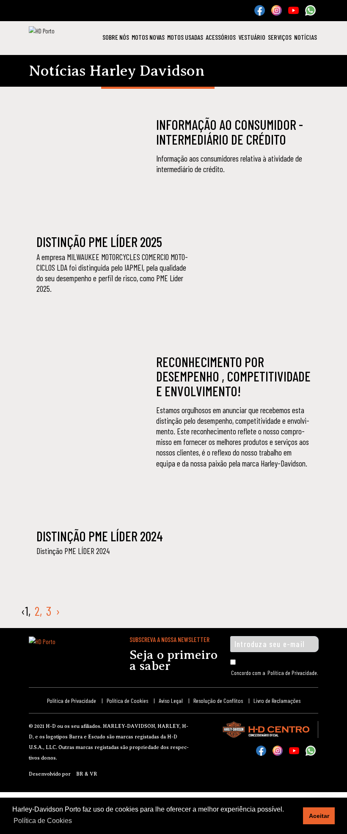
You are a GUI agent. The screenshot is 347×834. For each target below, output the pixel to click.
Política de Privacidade (292, 672)
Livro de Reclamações (276, 700)
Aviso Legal (171, 700)
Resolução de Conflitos (218, 700)
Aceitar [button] (319, 815)
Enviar (301, 644)
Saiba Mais (183, 191)
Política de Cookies (127, 700)
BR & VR (86, 774)
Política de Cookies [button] (43, 820)
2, (38, 610)
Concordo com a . (274, 672)
